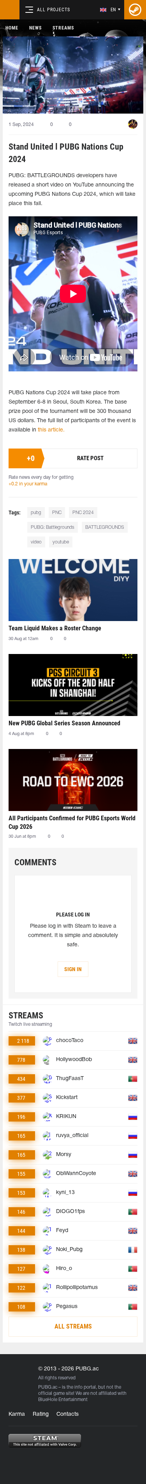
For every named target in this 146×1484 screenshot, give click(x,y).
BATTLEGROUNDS (104, 527)
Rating (41, 1414)
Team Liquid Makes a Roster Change (55, 628)
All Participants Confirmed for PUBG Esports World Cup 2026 (72, 822)
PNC (57, 513)
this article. (51, 430)
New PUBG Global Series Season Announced (64, 723)
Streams (63, 28)
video (36, 542)
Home (11, 28)
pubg (36, 513)
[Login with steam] (135, 9)
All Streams (73, 1326)
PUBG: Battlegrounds (52, 527)
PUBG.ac (47, 1387)
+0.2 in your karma (28, 484)
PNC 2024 (83, 513)
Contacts (67, 1414)
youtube (61, 542)
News (35, 28)
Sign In (73, 969)
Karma (17, 1414)
